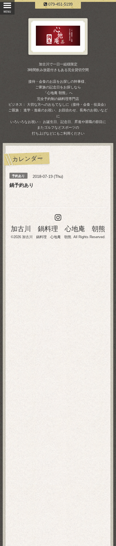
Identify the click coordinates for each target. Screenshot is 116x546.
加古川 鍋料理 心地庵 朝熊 (58, 228)
